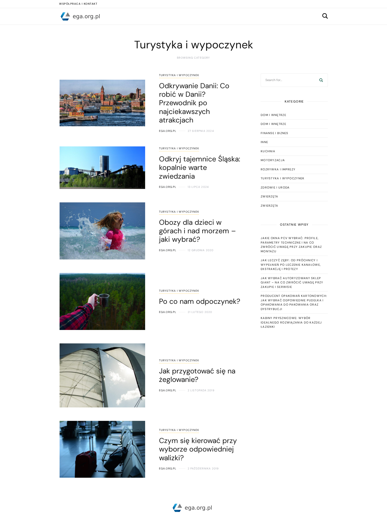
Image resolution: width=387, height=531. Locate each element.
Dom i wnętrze (273, 115)
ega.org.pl (167, 131)
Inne (264, 142)
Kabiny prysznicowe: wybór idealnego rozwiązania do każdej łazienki (291, 322)
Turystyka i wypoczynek (179, 75)
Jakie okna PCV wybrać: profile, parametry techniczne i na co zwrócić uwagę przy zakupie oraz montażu (291, 244)
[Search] (321, 80)
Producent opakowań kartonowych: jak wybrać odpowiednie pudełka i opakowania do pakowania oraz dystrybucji (294, 302)
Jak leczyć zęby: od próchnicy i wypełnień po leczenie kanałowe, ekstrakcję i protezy (291, 264)
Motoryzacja (273, 160)
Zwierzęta (269, 196)
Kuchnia (268, 151)
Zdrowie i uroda (275, 187)
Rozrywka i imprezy (278, 169)
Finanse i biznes (274, 133)
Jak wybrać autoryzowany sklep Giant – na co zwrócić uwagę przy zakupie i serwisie (292, 282)
